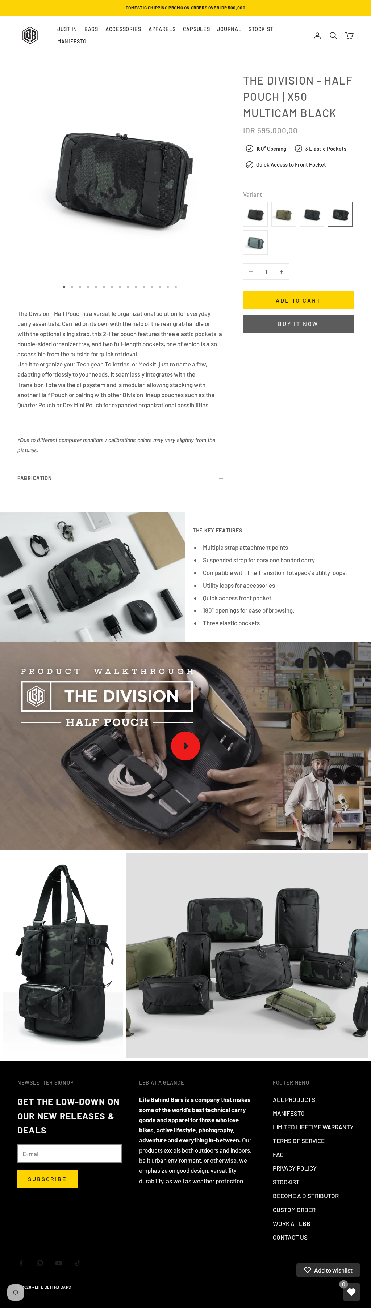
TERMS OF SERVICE (299, 1140)
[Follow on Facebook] (21, 1263)
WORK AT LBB (291, 1223)
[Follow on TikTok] (77, 1263)
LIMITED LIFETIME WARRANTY (313, 1127)
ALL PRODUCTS (294, 1099)
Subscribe (47, 1178)
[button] (328, 1270)
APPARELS (162, 29)
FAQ (278, 1154)
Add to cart (298, 300)
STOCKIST (261, 29)
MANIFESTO (71, 41)
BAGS (91, 29)
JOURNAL (229, 29)
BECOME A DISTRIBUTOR (306, 1195)
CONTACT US (290, 1237)
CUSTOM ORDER (294, 1209)
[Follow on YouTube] (58, 1263)
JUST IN (67, 29)
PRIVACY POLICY (295, 1168)
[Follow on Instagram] (39, 1263)
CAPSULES (196, 29)
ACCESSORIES (123, 29)
